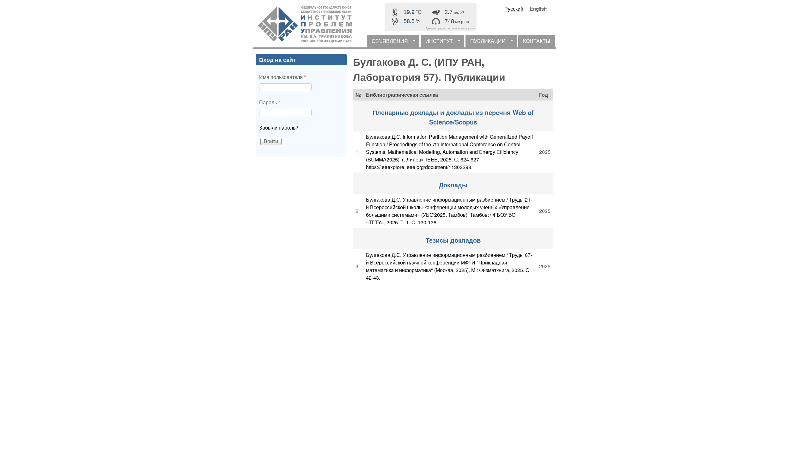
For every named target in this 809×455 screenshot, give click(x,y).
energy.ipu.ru (466, 28)
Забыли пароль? (278, 127)
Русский (513, 8)
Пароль (269, 102)
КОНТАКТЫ (536, 41)
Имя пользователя (282, 77)
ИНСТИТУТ (437, 42)
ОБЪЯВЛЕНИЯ (387, 42)
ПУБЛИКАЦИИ (485, 42)
